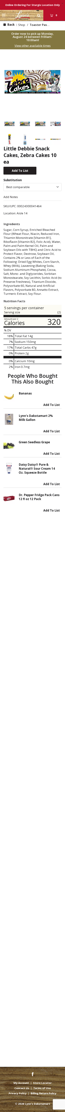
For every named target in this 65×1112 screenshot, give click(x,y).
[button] (9, 124)
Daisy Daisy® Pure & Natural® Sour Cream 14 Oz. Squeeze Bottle (37, 469)
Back (11, 25)
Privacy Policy (18, 1093)
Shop (21, 25)
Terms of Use (42, 1088)
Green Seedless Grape (34, 442)
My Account (21, 1083)
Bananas (25, 393)
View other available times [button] (33, 46)
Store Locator (42, 1083)
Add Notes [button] (10, 197)
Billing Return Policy (43, 1093)
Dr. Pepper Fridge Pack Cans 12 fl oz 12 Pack (39, 497)
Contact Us (21, 1088)
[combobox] (32, 187)
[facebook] (32, 1074)
